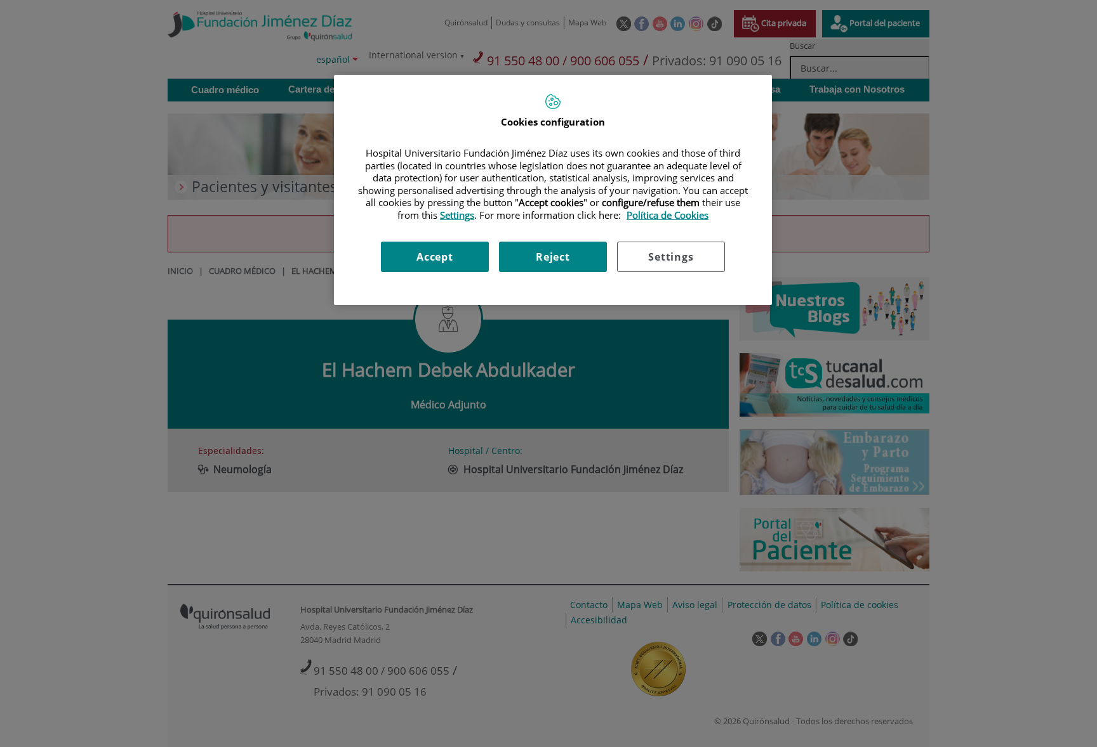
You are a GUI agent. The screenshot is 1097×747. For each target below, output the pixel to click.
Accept (434, 257)
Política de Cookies (667, 215)
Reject (553, 257)
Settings (670, 257)
